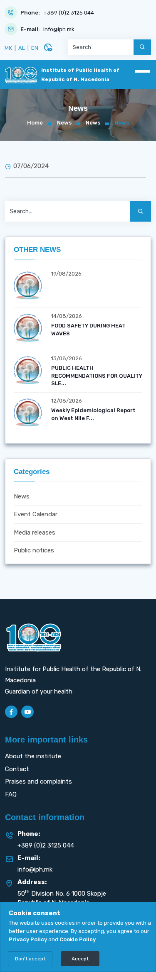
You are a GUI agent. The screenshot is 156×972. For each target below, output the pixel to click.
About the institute (33, 756)
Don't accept (30, 959)
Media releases (34, 532)
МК (8, 48)
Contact (17, 769)
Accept (80, 959)
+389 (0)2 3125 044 (68, 12)
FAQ (11, 794)
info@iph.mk (58, 29)
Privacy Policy (28, 939)
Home (35, 123)
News (64, 123)
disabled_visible (47, 47)
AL (21, 48)
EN (34, 48)
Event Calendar (35, 514)
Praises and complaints (38, 781)
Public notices (34, 550)
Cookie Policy (77, 939)
